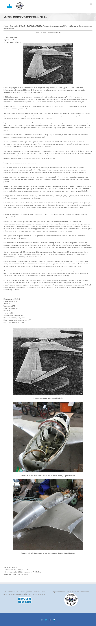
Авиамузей (13, 26)
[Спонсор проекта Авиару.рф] (71, 600)
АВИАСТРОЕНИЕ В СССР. (34, 26)
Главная (6, 26)
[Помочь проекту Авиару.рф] (25, 598)
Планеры (46, 26)
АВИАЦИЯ (21, 26)
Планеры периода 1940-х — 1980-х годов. (64, 26)
